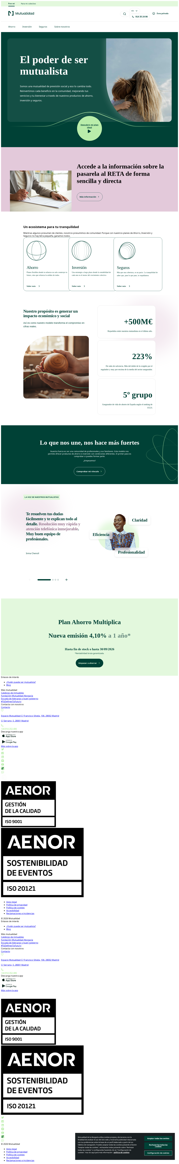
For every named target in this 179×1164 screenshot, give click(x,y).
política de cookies (121, 1152)
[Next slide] (66, 580)
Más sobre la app (9, 746)
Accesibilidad (12, 910)
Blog (8, 685)
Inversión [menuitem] (27, 26)
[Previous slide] (30, 580)
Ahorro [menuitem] (11, 26)
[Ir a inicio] (21, 15)
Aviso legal (11, 901)
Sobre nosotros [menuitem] (62, 26)
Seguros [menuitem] (43, 26)
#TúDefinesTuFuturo (11, 701)
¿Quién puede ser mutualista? (21, 682)
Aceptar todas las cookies (158, 1138)
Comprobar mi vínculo (88, 471)
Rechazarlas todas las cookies (158, 1146)
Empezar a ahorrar (87, 663)
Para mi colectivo (28, 4)
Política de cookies (15, 907)
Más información (88, 196)
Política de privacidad (16, 904)
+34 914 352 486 (9, 728)
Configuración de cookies (158, 1153)
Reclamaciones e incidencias (20, 913)
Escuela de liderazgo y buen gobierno (19, 698)
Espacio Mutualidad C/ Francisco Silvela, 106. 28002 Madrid (30, 715)
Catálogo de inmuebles (12, 692)
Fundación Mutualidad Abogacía (17, 695)
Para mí (11, 4)
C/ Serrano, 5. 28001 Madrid (15, 720)
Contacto (5, 707)
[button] (44, 579)
